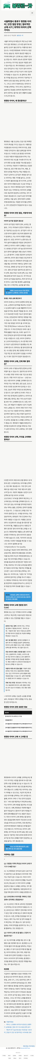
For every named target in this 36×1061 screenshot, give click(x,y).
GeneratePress (25, 1048)
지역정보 (4, 1055)
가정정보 (20, 1055)
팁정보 (9, 1058)
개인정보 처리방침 (29, 1046)
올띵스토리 (26, 1055)
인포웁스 (14, 1058)
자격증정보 (26, 1058)
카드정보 (32, 1055)
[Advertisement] (18, 121)
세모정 (9, 1055)
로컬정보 (14, 1055)
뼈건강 (20, 1058)
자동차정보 (9, 1022)
